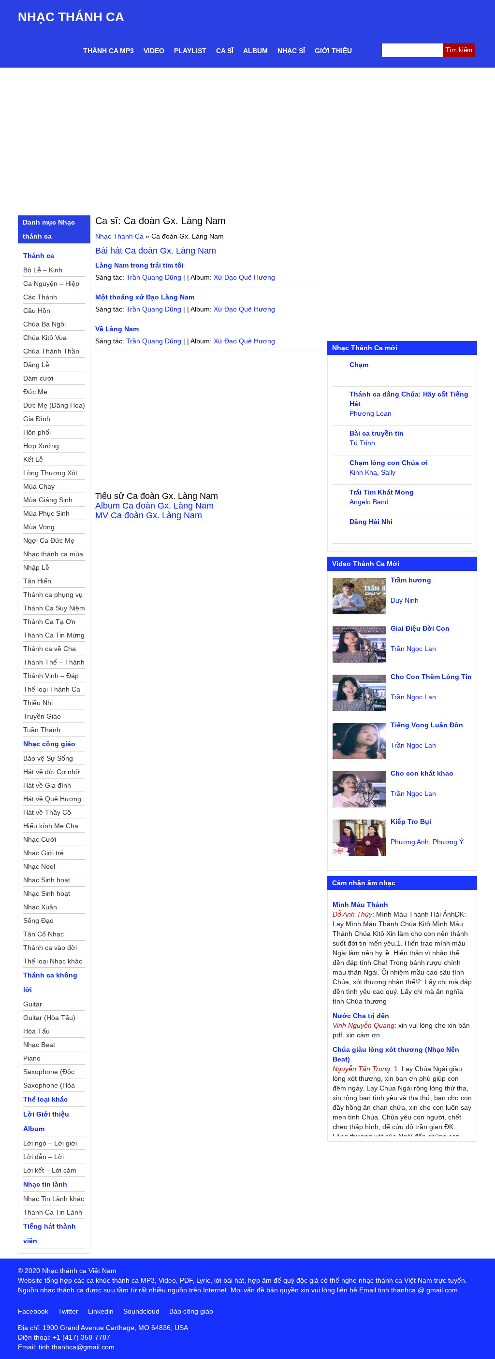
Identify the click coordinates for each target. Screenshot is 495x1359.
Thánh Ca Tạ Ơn (49, 621)
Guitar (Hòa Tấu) (49, 1017)
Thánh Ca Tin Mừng (54, 635)
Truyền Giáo (42, 716)
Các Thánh (40, 297)
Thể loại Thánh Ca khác (51, 690)
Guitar (32, 1004)
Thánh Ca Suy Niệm (54, 608)
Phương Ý (448, 842)
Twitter (68, 1311)
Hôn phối (37, 432)
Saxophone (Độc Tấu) (48, 1073)
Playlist (190, 51)
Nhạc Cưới (39, 839)
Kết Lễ (33, 459)
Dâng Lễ (36, 364)
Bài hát (155, 250)
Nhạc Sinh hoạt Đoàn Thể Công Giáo (47, 881)
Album (255, 51)
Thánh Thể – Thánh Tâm (54, 663)
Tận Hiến (37, 581)
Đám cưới (38, 378)
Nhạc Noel (39, 866)
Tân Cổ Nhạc (43, 934)
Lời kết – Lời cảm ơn (49, 1171)
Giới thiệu (333, 51)
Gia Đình (36, 419)
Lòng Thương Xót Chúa (50, 474)
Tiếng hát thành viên (49, 1233)
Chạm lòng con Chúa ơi (388, 463)
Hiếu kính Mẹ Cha (50, 826)
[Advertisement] (247, 140)
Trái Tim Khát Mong (381, 492)
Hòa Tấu (36, 1031)
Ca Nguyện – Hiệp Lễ (51, 285)
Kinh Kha (363, 472)
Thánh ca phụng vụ (53, 594)
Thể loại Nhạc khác (52, 961)
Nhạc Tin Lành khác (53, 1199)
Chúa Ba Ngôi (44, 324)
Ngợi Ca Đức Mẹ (48, 540)
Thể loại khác (45, 1099)
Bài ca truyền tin (376, 433)
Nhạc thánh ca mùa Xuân (53, 555)
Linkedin (101, 1311)
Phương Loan (370, 413)
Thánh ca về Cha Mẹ (49, 650)
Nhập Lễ (36, 567)
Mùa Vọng (39, 527)
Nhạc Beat (39, 1044)
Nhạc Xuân (40, 907)
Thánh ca (38, 255)
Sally (388, 472)
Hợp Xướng (41, 446)
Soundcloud (141, 1311)
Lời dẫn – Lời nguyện (43, 1158)
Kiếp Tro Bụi (411, 821)
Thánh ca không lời (50, 982)
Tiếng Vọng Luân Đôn (427, 725)
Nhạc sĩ (291, 51)
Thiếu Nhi (38, 703)
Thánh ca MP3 (108, 51)
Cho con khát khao (422, 773)
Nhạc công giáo (49, 744)
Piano (32, 1058)
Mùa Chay (39, 486)
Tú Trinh (362, 443)
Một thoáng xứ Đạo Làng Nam (144, 297)
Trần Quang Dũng (153, 277)
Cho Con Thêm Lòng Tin (431, 676)
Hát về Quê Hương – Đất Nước (52, 800)
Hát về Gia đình (47, 785)
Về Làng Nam (117, 329)
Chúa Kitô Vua (45, 337)
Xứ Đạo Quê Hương (244, 277)
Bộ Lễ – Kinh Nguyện (42, 271)
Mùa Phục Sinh (46, 513)
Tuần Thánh (41, 730)
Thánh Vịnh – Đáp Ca (51, 677)
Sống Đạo (38, 920)
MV (148, 515)
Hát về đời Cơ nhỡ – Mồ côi (51, 773)
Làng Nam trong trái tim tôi (139, 265)
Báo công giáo (191, 1311)
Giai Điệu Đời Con (420, 628)
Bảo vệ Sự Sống (48, 758)
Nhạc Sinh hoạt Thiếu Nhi (46, 895)
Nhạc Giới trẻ (43, 853)
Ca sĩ (224, 51)
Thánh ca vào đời (50, 947)
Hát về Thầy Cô (47, 812)
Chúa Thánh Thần (51, 351)
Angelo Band (369, 502)
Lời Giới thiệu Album (46, 1121)
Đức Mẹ (35, 392)
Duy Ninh (405, 600)
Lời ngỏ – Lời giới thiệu (50, 1144)
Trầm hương (411, 580)
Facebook (33, 1311)
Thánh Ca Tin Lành (52, 1212)
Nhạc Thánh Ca (71, 17)
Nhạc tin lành (45, 1184)
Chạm (358, 364)
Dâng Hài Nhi (371, 521)
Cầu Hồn (36, 310)
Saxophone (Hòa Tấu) (49, 1086)
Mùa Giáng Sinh (48, 500)
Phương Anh (410, 842)
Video (154, 51)
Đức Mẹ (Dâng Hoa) (54, 405)
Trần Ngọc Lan (413, 648)
